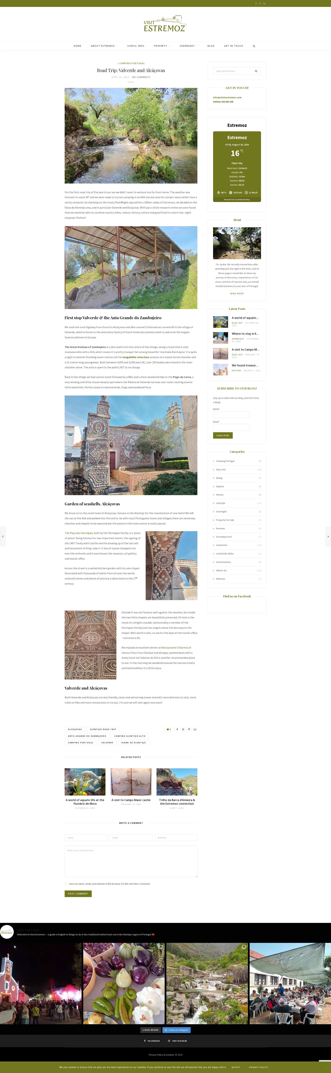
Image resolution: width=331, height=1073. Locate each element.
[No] (326, 1067)
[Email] (194, 729)
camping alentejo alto (130, 736)
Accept (236, 1067)
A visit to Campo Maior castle (131, 800)
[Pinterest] (189, 729)
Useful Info (135, 45)
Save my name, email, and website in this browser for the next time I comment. (109, 883)
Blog (211, 45)
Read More (237, 293)
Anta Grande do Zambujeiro (87, 736)
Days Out (237, 323)
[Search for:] (237, 71)
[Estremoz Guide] (165, 24)
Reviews (220, 528)
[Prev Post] (3, 536)
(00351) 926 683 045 (223, 101)
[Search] (253, 46)
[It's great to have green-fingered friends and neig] (124, 983)
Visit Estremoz (223, 562)
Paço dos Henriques (81, 533)
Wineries (220, 578)
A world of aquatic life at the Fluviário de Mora (85, 802)
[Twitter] (183, 729)
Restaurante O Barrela (175, 647)
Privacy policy (258, 1067)
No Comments (141, 77)
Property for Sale (225, 520)
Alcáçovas (75, 729)
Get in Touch (233, 45)
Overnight (187, 45)
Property (160, 45)
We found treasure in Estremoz (253, 365)
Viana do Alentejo (133, 742)
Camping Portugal (132, 63)
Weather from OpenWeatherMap (237, 199)
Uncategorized (224, 536)
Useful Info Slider (225, 553)
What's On (221, 570)
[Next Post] (328, 536)
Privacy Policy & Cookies (161, 1054)
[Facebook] (177, 729)
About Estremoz (103, 45)
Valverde (107, 742)
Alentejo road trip (103, 729)
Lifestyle (220, 503)
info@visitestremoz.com (227, 97)
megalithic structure (136, 357)
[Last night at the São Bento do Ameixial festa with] (41, 983)
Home (77, 45)
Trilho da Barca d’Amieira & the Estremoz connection (177, 802)
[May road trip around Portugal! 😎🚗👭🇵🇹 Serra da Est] (207, 983)
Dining (219, 477)
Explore (220, 486)
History (236, 370)
